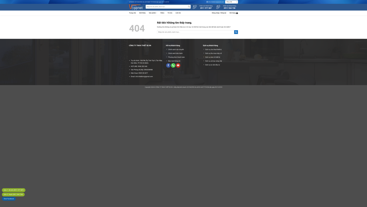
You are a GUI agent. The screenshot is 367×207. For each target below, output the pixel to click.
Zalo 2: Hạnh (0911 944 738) (13, 194)
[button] (219, 13)
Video (162, 13)
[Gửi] (189, 7)
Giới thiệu (142, 13)
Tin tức (170, 13)
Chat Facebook (9, 199)
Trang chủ (132, 13)
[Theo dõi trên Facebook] (168, 65)
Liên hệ (178, 13)
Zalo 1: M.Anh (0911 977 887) (14, 190)
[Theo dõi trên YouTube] (178, 65)
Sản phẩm (152, 13)
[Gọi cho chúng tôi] (173, 65)
